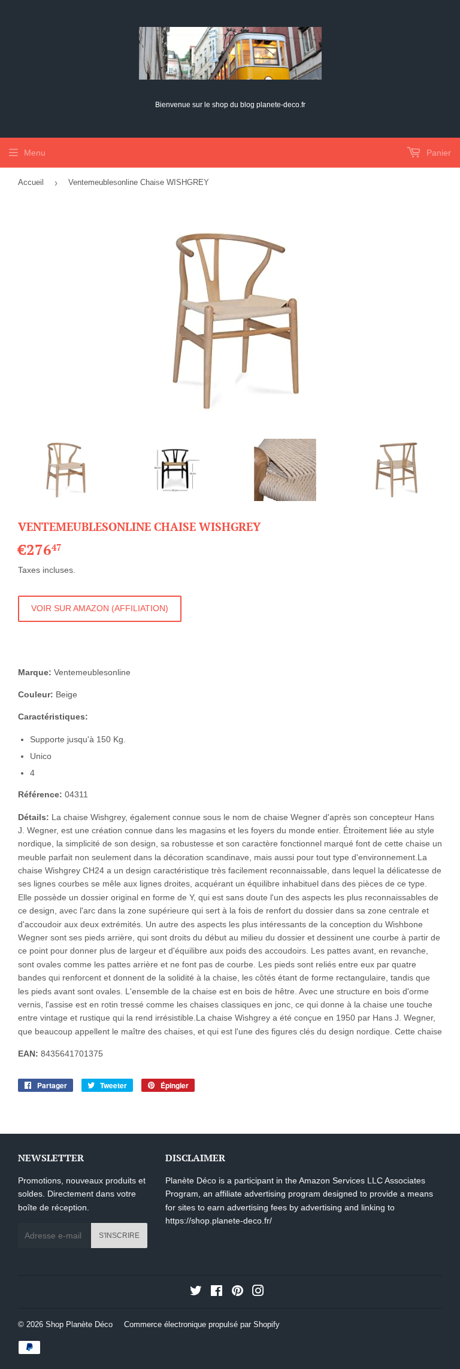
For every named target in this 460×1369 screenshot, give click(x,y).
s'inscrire (119, 1235)
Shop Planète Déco (79, 1324)
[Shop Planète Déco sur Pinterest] (237, 1292)
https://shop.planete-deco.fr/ (218, 1220)
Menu (35, 152)
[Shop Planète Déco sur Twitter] (196, 1292)
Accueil (31, 182)
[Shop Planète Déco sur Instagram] (258, 1292)
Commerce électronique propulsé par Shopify (202, 1324)
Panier (437, 152)
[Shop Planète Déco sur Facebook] (216, 1292)
